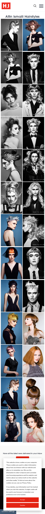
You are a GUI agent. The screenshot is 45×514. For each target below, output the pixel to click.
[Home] (6, 6)
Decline (22, 505)
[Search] (35, 6)
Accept (22, 500)
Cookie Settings (8, 511)
